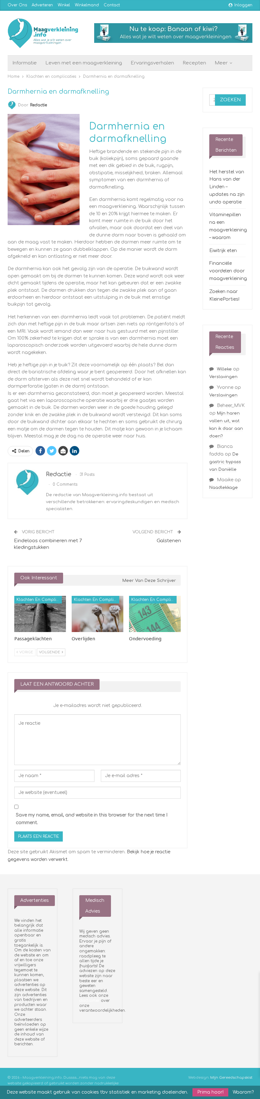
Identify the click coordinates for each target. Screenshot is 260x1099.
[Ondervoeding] (155, 614)
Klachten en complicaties (39, 599)
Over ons (17, 5)
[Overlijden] (97, 614)
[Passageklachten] (40, 614)
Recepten (194, 63)
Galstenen (169, 540)
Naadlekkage (223, 487)
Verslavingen (223, 377)
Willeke (224, 369)
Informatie (24, 63)
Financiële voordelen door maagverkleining (228, 271)
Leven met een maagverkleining (83, 63)
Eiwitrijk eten (223, 250)
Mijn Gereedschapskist (231, 1078)
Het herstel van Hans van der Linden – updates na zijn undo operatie (226, 187)
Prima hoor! (210, 1092)
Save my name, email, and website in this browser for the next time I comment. (91, 819)
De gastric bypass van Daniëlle (225, 462)
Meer (221, 63)
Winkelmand (87, 5)
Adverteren (42, 5)
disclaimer (89, 1000)
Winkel (64, 5)
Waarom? (243, 1092)
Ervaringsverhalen (152, 63)
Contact (112, 5)
